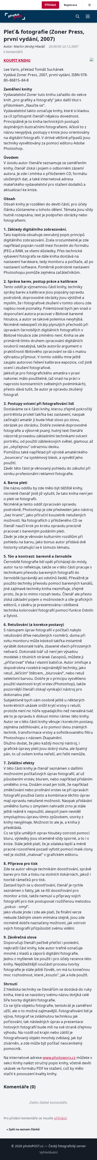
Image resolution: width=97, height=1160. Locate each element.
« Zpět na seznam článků (23, 1129)
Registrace (70, 5)
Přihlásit (50, 5)
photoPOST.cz (33, 1146)
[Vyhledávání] (77, 16)
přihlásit (60, 1118)
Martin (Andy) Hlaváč (29, 46)
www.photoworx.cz (59, 1057)
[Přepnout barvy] (89, 5)
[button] (87, 16)
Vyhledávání (48, 1152)
